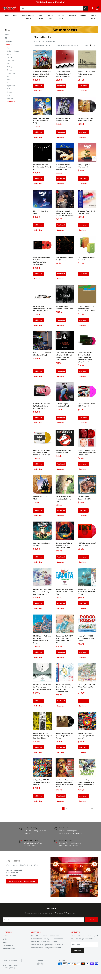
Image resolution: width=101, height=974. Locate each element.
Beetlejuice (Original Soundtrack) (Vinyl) (63, 119)
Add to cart (38, 85)
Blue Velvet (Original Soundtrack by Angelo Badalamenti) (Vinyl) (63, 167)
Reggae (9, 92)
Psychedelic (11, 86)
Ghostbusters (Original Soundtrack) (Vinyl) (63, 451)
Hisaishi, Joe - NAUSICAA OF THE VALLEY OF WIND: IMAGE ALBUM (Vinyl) (42, 639)
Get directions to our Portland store (22, 881)
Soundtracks (11, 101)
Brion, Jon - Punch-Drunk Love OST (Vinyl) (86, 212)
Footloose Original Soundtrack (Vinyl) (62, 405)
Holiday (9, 70)
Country (9, 54)
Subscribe (91, 920)
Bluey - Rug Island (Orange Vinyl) (84, 166)
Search (5, 936)
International (11, 73)
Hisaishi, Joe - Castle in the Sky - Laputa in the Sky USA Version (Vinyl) (42, 592)
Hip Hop (9, 67)
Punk (8, 89)
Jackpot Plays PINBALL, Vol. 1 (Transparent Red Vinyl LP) (86, 736)
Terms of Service (9, 949)
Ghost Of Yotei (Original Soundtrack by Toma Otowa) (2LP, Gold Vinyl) (41, 452)
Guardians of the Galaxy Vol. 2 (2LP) (41, 544)
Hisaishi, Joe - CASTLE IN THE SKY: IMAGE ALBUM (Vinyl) (64, 592)
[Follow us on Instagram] (42, 964)
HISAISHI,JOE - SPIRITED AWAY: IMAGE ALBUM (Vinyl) (86, 687)
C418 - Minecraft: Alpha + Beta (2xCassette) (86, 259)
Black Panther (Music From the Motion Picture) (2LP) (42, 167)
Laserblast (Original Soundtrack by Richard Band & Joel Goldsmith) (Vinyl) (86, 783)
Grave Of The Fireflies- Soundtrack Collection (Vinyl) (64, 499)
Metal (9, 79)
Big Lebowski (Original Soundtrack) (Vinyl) (85, 119)
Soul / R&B (10, 98)
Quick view (38, 91)
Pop (8, 82)
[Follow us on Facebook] (38, 964)
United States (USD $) (10, 960)
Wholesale (72, 16)
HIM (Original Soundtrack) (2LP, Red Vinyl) (87, 544)
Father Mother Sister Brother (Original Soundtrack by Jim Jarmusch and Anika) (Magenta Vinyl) (85, 357)
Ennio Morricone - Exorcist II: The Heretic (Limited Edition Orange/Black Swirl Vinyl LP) (65, 356)
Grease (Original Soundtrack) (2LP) (84, 498)
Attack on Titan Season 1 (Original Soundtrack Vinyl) (86, 74)
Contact (83, 16)
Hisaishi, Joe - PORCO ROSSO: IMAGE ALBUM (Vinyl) (86, 638)
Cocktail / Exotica (13, 51)
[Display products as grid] (91, 45)
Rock (8, 95)
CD (6, 38)
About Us (93, 17)
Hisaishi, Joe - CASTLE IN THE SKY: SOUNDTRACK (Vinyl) (86, 592)
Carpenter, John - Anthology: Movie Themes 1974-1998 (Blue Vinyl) (42, 308)
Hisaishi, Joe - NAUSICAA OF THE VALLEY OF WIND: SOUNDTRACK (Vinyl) (64, 639)
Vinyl (7, 35)
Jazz (8, 76)
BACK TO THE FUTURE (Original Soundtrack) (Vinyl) (41, 120)
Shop (15, 16)
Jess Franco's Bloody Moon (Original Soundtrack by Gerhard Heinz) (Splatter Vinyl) (65, 783)
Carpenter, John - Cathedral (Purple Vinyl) (64, 307)
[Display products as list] (94, 45)
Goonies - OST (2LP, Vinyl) (40, 498)
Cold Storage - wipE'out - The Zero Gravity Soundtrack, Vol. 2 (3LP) (86, 308)
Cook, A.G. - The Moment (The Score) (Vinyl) (42, 354)
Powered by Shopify (9, 968)
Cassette (8, 41)
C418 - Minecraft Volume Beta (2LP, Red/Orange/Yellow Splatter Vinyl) (41, 261)
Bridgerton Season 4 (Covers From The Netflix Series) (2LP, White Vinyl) (65, 213)
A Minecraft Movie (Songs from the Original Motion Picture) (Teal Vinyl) (42, 74)
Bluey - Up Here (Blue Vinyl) (40, 212)
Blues (8, 48)
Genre (7, 45)
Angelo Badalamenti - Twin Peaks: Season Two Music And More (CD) (64, 74)
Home (7, 16)
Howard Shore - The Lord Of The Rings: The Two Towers (64, 736)
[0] (97, 8)
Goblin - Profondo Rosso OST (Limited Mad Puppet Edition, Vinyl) (87, 452)
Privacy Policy (8, 945)
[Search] (85, 8)
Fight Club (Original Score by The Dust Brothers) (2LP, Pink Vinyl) (42, 406)
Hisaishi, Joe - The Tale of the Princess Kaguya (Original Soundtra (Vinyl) (42, 687)
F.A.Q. (5, 939)
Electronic (10, 57)
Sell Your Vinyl (61, 17)
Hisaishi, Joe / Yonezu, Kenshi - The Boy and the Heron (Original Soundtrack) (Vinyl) (64, 688)
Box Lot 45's (50, 17)
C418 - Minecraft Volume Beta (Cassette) (64, 259)
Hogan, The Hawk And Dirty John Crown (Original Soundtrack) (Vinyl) (42, 736)
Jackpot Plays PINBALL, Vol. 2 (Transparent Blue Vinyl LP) (41, 782)
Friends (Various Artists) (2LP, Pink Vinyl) (86, 405)
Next (91, 809)
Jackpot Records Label (28, 17)
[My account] (93, 8)
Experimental (11, 60)
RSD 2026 (41, 17)
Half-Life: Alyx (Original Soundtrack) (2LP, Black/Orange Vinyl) (64, 545)
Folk (8, 64)
